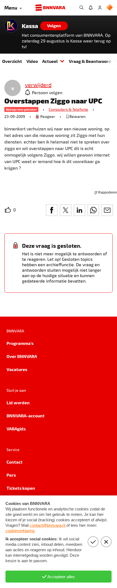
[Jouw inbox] (90, 7)
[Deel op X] (65, 210)
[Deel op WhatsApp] (93, 210)
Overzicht (12, 61)
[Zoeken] (81, 7)
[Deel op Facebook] (51, 210)
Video (32, 61)
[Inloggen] (99, 7)
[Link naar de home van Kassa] (10, 25)
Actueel (50, 61)
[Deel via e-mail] (107, 210)
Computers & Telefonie (68, 109)
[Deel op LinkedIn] (79, 210)
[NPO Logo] (110, 7)
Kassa (30, 26)
